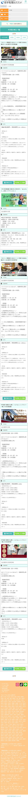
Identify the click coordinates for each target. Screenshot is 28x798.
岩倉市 (9, 703)
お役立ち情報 (5, 686)
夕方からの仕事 (17, 757)
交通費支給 (7, 760)
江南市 (9, 701)
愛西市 (9, 704)
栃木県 (5, 732)
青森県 (5, 730)
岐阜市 (14, 717)
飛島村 (24, 704)
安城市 (9, 706)
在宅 (24, 745)
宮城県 (13, 730)
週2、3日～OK (23, 753)
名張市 (2, 722)
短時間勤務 (23, 757)
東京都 (20, 732)
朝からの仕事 (4, 757)
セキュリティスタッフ (5, 776)
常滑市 (2, 711)
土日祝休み (8, 755)
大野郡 (24, 719)
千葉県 (16, 732)
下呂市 (13, 716)
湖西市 (10, 729)
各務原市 (21, 713)
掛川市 (18, 724)
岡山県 (14, 737)
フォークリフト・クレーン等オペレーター (10, 784)
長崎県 (24, 739)
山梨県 (21, 734)
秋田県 (16, 730)
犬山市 (23, 701)
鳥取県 (6, 737)
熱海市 (17, 729)
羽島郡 (17, 717)
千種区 (2, 700)
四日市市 (5, 721)
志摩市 (2, 724)
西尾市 (13, 706)
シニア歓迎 (10, 768)
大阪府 (13, 735)
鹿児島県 (13, 740)
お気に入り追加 (20, 182)
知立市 (24, 706)
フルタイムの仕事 (23, 755)
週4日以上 (17, 753)
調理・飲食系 (15, 786)
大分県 (5, 740)
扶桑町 (16, 703)
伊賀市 (9, 721)
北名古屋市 (14, 701)
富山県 (10, 734)
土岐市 (2, 714)
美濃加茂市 (6, 714)
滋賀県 (5, 735)
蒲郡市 (21, 708)
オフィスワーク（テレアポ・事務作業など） (10, 783)
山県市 (13, 713)
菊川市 (24, 727)
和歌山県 (3, 737)
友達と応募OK (4, 770)
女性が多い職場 (18, 771)
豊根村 (16, 709)
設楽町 (9, 709)
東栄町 (13, 709)
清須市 (2, 703)
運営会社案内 (5, 688)
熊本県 (2, 740)
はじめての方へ (5, 683)
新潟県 (6, 734)
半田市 (24, 709)
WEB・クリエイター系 (21, 789)
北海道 (2, 730)
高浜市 (6, 708)
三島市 (21, 726)
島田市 (9, 726)
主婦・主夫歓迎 (20, 766)
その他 (5, 724)
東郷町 (13, 703)
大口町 (20, 703)
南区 (15, 696)
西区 (8, 698)
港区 (11, 698)
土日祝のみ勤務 (4, 753)
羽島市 (15, 714)
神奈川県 (3, 734)
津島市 (5, 704)
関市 (25, 716)
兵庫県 (16, 735)
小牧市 (22, 700)
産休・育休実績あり (5, 763)
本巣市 (2, 716)
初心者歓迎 (7, 752)
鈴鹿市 (24, 721)
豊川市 (17, 708)
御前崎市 (3, 729)
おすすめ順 (4, 37)
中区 (17, 698)
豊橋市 (14, 708)
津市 (2, 721)
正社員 (2, 745)
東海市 (20, 709)
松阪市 (16, 721)
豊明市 (5, 703)
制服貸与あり (4, 771)
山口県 (21, 737)
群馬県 (9, 732)
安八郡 (9, 719)
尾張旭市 (19, 701)
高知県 (13, 739)
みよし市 (3, 708)
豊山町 (24, 703)
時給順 (18, 37)
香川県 (5, 739)
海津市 (9, 716)
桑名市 (20, 721)
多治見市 (3, 717)
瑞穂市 (9, 713)
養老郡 (2, 719)
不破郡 (5, 719)
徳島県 (2, 739)
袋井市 (6, 727)
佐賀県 (20, 739)
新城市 (5, 709)
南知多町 (22, 711)
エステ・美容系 (4, 789)
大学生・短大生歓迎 (12, 766)
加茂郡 (16, 719)
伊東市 (13, 726)
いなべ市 (21, 722)
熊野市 (16, 722)
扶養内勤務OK (4, 758)
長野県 (2, 735)
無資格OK (3, 765)
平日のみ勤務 (11, 753)
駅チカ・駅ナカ (11, 770)
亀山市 (9, 722)
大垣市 (10, 717)
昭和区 (14, 698)
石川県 (14, 734)
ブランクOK (17, 765)
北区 (5, 698)
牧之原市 (14, 727)
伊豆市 (6, 729)
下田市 (10, 727)
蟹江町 (16, 704)
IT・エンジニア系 (11, 789)
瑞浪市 (18, 714)
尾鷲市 (5, 722)
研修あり (18, 762)
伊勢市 (13, 721)
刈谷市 (16, 706)
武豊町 (5, 713)
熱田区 (23, 698)
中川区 (5, 696)
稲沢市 (2, 701)
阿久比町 (13, 711)
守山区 (8, 696)
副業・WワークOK (10, 765)
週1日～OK (3, 755)
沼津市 (10, 724)
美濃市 (16, 716)
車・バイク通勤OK (19, 770)
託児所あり (12, 763)
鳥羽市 (13, 722)
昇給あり (3, 760)
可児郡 (20, 719)
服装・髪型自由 (10, 771)
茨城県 (2, 732)
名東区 (2, 698)
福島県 (24, 730)
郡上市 (5, 716)
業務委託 (3, 747)
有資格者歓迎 (22, 768)
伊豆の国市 (19, 727)
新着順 (12, 37)
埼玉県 (13, 732)
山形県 (20, 730)
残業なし (19, 760)
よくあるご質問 (5, 685)
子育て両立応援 (4, 768)
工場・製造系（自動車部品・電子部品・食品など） (11, 778)
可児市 (16, 713)
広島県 (17, 737)
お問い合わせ (5, 691)
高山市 (6, 717)
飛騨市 (22, 714)
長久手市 (10, 700)
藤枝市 (14, 724)
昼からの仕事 (10, 757)
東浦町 (17, 711)
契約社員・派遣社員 (18, 745)
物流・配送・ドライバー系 (16, 776)
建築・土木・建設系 (5, 781)
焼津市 (21, 724)
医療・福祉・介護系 (5, 788)
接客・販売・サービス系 (6, 786)
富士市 (5, 726)
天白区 (12, 696)
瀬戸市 (5, 701)
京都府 (9, 735)
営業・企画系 (21, 786)
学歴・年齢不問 (4, 766)
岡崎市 (5, 706)
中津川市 (21, 716)
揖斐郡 (13, 719)
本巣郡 (21, 717)
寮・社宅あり (14, 760)
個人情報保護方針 (5, 690)
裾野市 (14, 729)
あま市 (2, 704)
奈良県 (20, 735)
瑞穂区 (22, 696)
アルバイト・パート (8, 745)
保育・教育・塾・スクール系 (16, 788)
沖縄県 (17, 740)
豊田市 (2, 706)
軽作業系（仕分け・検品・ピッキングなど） (10, 780)
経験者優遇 (16, 768)
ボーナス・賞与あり (19, 758)
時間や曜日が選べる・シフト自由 (18, 752)
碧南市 (20, 706)
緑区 (2, 696)
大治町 (20, 704)
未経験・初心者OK (20, 763)
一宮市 (14, 700)
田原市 (2, 709)
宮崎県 (9, 740)
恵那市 (11, 714)
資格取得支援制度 (11, 762)
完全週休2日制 (15, 755)
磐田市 (2, 726)
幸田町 (10, 708)
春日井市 (18, 700)
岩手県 (9, 730)
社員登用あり (4, 762)
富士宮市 (17, 726)
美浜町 (2, 713)
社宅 (3, 752)
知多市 (9, 711)
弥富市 (13, 704)
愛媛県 (9, 739)
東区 (20, 698)
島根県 (10, 737)
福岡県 (16, 739)
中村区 (18, 696)
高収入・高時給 (11, 758)
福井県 (17, 734)
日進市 (5, 700)
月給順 (24, 37)
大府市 (5, 711)
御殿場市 (3, 727)
